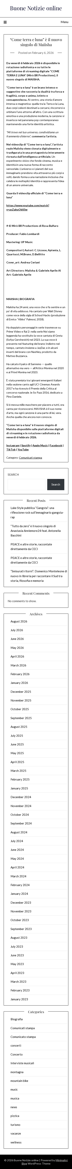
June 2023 (17, 955)
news (14, 1107)
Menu (64, 22)
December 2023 (21, 902)
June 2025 (17, 744)
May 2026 (17, 647)
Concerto (17, 1054)
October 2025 (20, 709)
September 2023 (21, 929)
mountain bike (19, 1080)
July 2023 (17, 946)
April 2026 (17, 656)
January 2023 (19, 999)
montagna (17, 1072)
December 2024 (21, 797)
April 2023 (17, 973)
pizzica (15, 1115)
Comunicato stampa (23, 1036)
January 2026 (19, 682)
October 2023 (20, 920)
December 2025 (21, 691)
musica (15, 1098)
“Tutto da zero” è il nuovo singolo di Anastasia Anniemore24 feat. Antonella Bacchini (36, 530)
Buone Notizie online (36, 8)
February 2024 (20, 885)
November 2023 (21, 911)
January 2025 (19, 788)
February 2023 (20, 990)
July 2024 (17, 841)
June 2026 (17, 638)
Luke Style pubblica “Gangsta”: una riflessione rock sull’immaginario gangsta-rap (37, 512)
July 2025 (17, 735)
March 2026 (18, 665)
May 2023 (17, 964)
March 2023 (18, 981)
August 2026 (19, 621)
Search (13, 474)
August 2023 (19, 937)
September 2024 (21, 823)
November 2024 (21, 806)
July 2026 (17, 630)
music (14, 1089)
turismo (15, 1124)
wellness (16, 1142)
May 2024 (17, 858)
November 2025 (21, 700)
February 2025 (20, 779)
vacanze (16, 1133)
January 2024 (19, 893)
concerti (16, 1045)
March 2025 (18, 770)
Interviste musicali (22, 1063)
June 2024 (17, 849)
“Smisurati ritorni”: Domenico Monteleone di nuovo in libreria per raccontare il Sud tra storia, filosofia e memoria (39, 575)
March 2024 (18, 876)
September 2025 (21, 718)
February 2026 (20, 674)
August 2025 (19, 726)
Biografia (17, 1019)
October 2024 (20, 814)
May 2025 (17, 753)
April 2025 (17, 762)
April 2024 (17, 867)
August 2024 (19, 832)
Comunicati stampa (30, 457)
